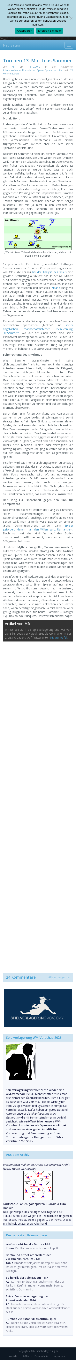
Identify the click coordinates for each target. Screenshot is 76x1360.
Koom (10, 1248)
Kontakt (13, 1356)
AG (8, 1281)
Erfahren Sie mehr (49, 30)
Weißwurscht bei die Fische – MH (28, 1244)
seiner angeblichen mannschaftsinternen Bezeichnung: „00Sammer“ (38, 329)
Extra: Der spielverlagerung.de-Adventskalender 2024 (27, 1298)
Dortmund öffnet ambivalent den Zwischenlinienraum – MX (28, 1257)
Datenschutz (41, 1356)
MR (13, 66)
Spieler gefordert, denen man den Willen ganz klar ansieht (38, 527)
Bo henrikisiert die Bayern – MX (27, 1277)
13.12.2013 (34, 66)
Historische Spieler (33, 70)
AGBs (26, 1356)
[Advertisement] (38, 805)
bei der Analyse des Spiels (49, 272)
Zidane (55, 288)
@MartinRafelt (58, 637)
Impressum (60, 1356)
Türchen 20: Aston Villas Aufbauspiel (31, 1319)
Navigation (12, 45)
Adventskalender (12, 70)
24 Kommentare (36, 977)
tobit (9, 1263)
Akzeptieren (24, 30)
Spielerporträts (53, 70)
